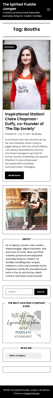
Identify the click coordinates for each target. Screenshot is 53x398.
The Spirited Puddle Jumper (19, 6)
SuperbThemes (31, 393)
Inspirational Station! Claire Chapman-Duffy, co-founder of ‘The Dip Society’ (24, 121)
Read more (14, 175)
